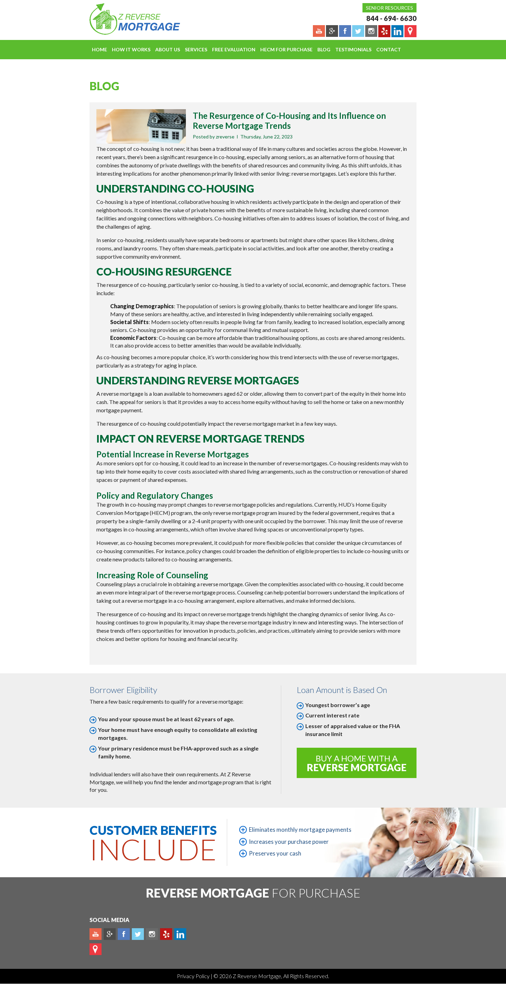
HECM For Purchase (286, 49)
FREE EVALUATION (233, 49)
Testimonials (353, 49)
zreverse (225, 136)
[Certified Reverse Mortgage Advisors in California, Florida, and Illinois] (127, 19)
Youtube (95, 934)
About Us (167, 49)
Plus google (110, 934)
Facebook (124, 934)
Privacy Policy (194, 976)
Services (196, 49)
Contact (388, 49)
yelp (166, 934)
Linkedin (180, 934)
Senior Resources (389, 8)
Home (99, 49)
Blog (323, 49)
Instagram (152, 934)
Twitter (138, 934)
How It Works (131, 49)
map (95, 949)
